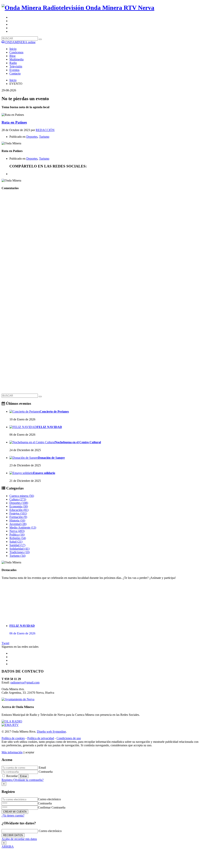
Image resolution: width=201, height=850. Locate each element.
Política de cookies (13, 738)
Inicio (12, 48)
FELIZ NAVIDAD (49, 427)
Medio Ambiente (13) (22, 527)
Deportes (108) (18, 503)
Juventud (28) (17, 524)
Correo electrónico (49, 799)
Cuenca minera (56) (21, 495)
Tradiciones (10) (19, 552)
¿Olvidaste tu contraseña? (28, 780)
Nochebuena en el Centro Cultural (78, 442)
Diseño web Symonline (51, 731)
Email (42, 767)
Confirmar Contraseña (51, 807)
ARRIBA (8, 846)
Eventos (14, 70)
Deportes (31, 136)
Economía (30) (18, 506)
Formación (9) (18, 517)
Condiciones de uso (69, 738)
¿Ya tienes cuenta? (13, 815)
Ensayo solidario (44, 473)
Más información (12, 752)
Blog (12, 56)
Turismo (44, 136)
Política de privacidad (40, 738)
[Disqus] (100, 243)
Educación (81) (18, 510)
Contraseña (46, 771)
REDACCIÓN (45, 130)
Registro (7, 780)
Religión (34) (17, 538)
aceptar (29, 752)
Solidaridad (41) (19, 548)
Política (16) (17, 534)
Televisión (15, 66)
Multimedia (16, 59)
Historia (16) (17, 520)
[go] (40, 396)
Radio (13, 63)
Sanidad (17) (17, 545)
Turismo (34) (17, 555)
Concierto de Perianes (54, 411)
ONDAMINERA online (20, 42)
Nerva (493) (17, 531)
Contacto (15, 73)
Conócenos (16, 52)
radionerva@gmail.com (24, 682)
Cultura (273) (17, 499)
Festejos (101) (18, 513)
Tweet (5, 643)
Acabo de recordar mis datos (19, 839)
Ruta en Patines (14, 122)
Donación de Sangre (51, 457)
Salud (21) (15, 541)
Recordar (11, 776)
